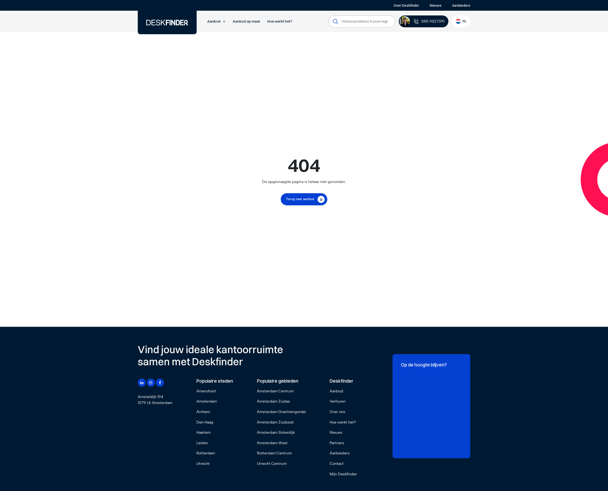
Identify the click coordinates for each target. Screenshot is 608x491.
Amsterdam (206, 401)
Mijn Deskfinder (343, 474)
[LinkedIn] (142, 383)
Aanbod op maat (246, 21)
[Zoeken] (335, 21)
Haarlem (203, 432)
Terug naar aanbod (300, 199)
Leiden (202, 443)
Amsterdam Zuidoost (275, 422)
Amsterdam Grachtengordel (281, 411)
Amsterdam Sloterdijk (276, 432)
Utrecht (203, 463)
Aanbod (213, 21)
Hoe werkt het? (279, 21)
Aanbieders (461, 5)
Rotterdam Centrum (274, 453)
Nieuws (436, 5)
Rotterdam (205, 453)
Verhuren (338, 401)
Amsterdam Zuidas (273, 401)
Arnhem (203, 411)
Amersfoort (206, 391)
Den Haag (204, 422)
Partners (337, 443)
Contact (337, 463)
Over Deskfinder (406, 5)
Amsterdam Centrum (275, 391)
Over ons (337, 411)
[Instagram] (151, 383)
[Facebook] (160, 383)
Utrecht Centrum (272, 463)
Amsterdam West (272, 443)
